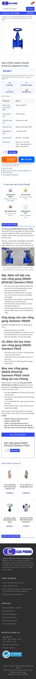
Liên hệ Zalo (26, 635)
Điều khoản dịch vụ (8, 611)
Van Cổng (22, 16)
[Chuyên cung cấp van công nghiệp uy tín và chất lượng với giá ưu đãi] (10, 3)
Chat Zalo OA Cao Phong (10, 644)
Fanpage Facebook (8, 648)
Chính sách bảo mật (8, 617)
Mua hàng (12, 152)
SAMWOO (15, 175)
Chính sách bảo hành (9, 624)
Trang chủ (4, 16)
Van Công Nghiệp (13, 16)
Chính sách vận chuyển (9, 620)
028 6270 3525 (12, 586)
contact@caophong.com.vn (15, 583)
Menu (31, 13)
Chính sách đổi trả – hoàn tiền (12, 608)
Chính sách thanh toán (9, 614)
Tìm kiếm (30, 9)
